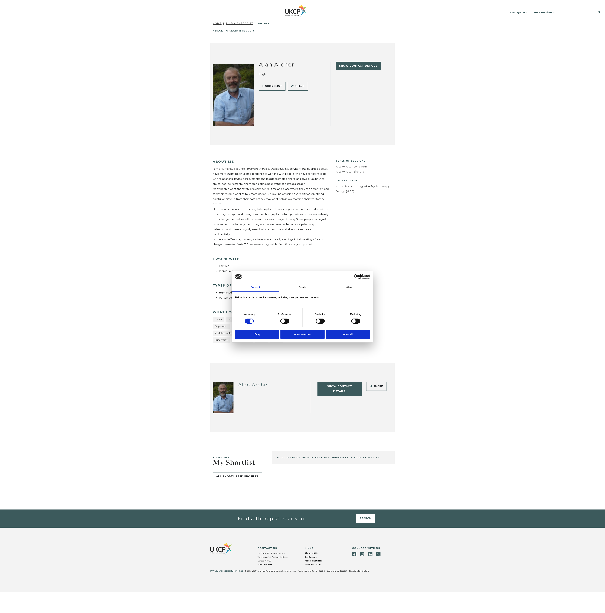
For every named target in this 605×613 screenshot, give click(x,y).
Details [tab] (302, 287)
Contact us (311, 557)
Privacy (214, 571)
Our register (517, 12)
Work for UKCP (313, 564)
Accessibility (226, 571)
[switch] (284, 321)
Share (299, 86)
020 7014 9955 (265, 564)
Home (217, 23)
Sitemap (238, 571)
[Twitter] (378, 554)
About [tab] (349, 287)
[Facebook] (354, 554)
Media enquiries (313, 561)
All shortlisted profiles (237, 476)
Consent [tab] (255, 287)
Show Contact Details (358, 65)
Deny (257, 334)
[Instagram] (362, 554)
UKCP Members (543, 12)
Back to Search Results (235, 30)
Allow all (348, 334)
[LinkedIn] (370, 554)
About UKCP (311, 553)
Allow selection (302, 334)
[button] (587, 12)
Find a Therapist (239, 23)
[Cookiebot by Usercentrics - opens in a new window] (356, 276)
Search (365, 518)
